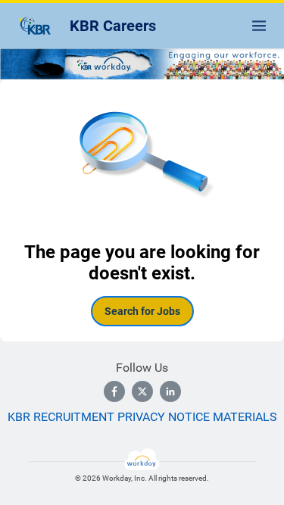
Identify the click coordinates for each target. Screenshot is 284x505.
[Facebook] (114, 391)
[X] (142, 391)
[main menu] (259, 25)
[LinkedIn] (170, 391)
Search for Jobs (142, 311)
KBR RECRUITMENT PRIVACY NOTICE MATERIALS (142, 417)
